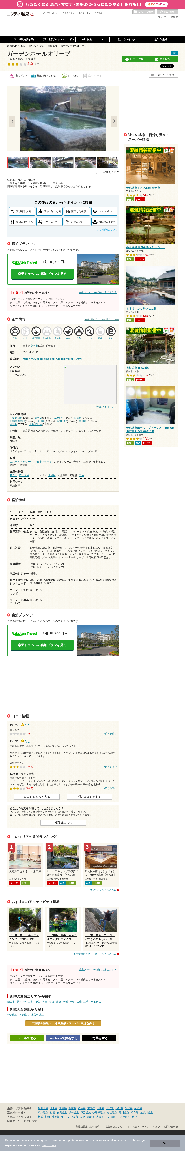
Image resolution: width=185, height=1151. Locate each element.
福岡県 (138, 1108)
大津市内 (125, 1116)
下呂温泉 (86, 1112)
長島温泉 (24, 1014)
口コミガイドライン (138, 1126)
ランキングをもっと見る (103, 889)
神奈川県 (43, 1108)
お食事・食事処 (43, 461)
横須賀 (55, 1116)
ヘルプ (156, 1126)
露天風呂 (24, 475)
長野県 (119, 1108)
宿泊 (81, 475)
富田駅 (83, 421)
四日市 (11, 1001)
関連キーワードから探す (22, 1121)
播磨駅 (13, 424)
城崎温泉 (74, 1112)
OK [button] (165, 1143)
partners (73, 1140)
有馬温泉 (62, 1112)
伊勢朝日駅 (16, 417)
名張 (44, 1001)
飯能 (82, 1116)
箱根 (52, 1112)
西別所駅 (62, 421)
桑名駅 (58, 417)
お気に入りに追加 (164, 75)
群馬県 (82, 1108)
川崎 (47, 1116)
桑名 (19, 1001)
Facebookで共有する (63, 1038)
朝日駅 (41, 421)
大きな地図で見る (106, 406)
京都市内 (113, 1116)
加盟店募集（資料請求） (89, 1126)
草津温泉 (43, 1112)
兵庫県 (72, 1108)
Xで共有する (99, 1038)
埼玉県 (53, 1108)
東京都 (91, 1108)
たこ (27, 724)
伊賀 (37, 1001)
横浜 (40, 1116)
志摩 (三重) (83, 1001)
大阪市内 (101, 1116)
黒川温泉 (124, 1112)
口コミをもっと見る (37, 796)
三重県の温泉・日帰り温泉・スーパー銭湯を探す (63, 1023)
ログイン (163, 17)
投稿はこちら (63, 822)
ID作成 (174, 17)
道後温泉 (112, 1112)
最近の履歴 (167, 11)
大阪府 (100, 1108)
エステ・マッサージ (21, 461)
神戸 (134, 1116)
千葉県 (63, 1108)
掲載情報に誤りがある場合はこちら (102, 319)
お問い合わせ (171, 1126)
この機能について (107, 229)
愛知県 (129, 1108)
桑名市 (34, 345)
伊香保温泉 (98, 1112)
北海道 (110, 1108)
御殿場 (90, 1116)
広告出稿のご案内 (115, 1126)
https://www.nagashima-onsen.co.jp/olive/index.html (52, 358)
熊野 (58, 1001)
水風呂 (52, 475)
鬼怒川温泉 (146, 1112)
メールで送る (27, 1038)
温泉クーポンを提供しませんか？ (98, 292)
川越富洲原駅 (17, 421)
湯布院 (134, 1112)
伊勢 (72, 1001)
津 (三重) (28, 1001)
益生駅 (38, 417)
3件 (37, 64)
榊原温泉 (12, 1014)
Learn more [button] (49, 1145)
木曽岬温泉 (37, 1014)
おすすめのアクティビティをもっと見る (95, 953)
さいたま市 (71, 1116)
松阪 (51, 1001)
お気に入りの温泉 (143, 11)
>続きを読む (110, 733)
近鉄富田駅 (35, 424)
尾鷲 (65, 1001)
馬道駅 (77, 417)
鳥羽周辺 (96, 1001)
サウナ (13, 475)
